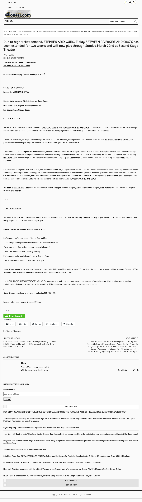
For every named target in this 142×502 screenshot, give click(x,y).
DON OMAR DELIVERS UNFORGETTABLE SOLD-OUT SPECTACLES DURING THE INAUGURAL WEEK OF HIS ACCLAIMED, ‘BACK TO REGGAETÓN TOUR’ (64, 412)
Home (14, 31)
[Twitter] (130, 2)
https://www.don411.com (38, 370)
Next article (132, 338)
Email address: (9, 389)
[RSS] (134, 2)
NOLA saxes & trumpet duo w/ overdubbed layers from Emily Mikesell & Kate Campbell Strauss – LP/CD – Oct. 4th (51, 475)
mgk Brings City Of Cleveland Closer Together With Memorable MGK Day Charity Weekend (41, 427)
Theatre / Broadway (13, 331)
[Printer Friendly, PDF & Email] (14, 316)
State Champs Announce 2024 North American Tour (24, 449)
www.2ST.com (98, 140)
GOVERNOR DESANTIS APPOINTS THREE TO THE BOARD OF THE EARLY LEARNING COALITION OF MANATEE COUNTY (52, 462)
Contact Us (11, 2)
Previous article (12, 338)
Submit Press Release (16, 7)
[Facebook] (126, 2)
